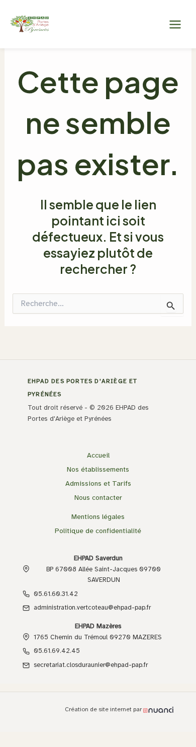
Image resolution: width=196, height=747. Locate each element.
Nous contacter (98, 497)
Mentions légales (98, 516)
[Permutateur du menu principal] (175, 24)
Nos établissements (98, 469)
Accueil (98, 455)
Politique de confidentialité (98, 531)
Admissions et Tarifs (98, 483)
